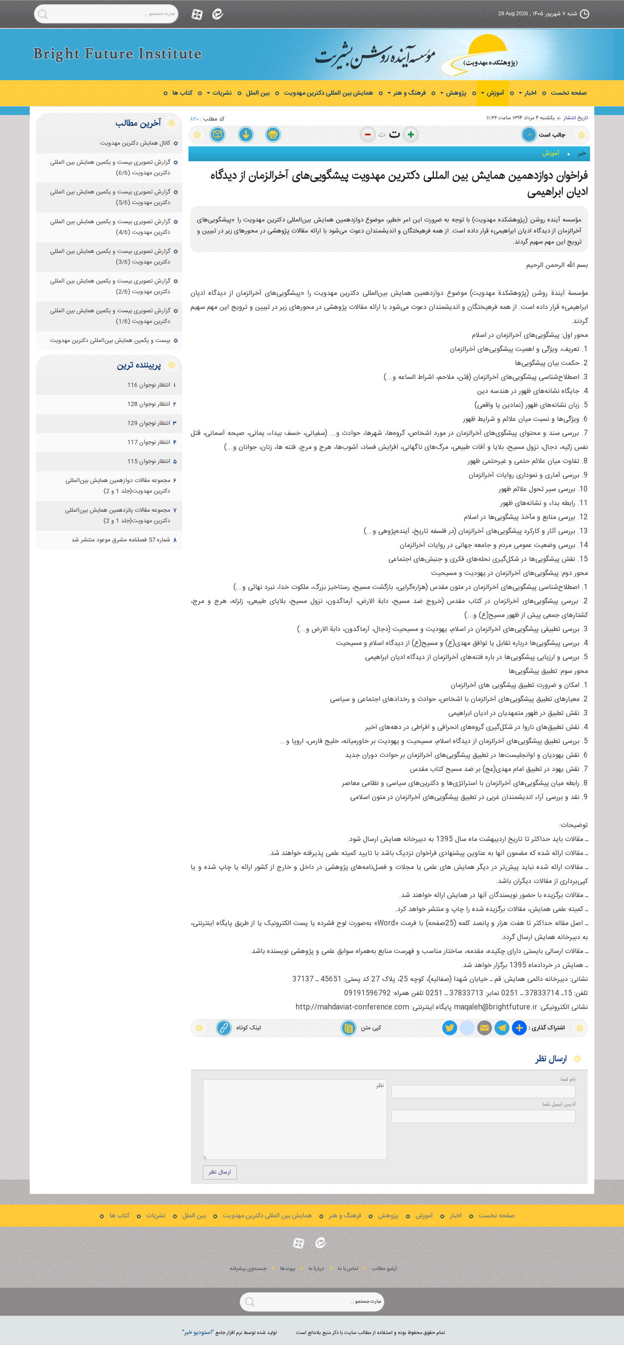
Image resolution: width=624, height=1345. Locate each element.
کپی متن (371, 1028)
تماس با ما (348, 1269)
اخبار (530, 93)
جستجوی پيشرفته (248, 1269)
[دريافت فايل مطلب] (245, 134)
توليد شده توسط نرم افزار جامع (229, 1333)
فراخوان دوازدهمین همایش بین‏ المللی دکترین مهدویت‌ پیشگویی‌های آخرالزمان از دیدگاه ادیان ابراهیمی (399, 183)
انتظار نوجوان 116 (148, 385)
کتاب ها (182, 93)
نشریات (221, 93)
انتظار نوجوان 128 (148, 404)
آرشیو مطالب (384, 1269)
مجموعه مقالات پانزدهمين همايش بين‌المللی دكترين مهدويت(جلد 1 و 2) (117, 515)
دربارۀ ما (316, 1269)
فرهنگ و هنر (409, 93)
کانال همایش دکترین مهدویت (135, 143)
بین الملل (258, 93)
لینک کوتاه (248, 1028)
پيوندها (287, 1269)
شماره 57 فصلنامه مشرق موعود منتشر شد (120, 540)
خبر (582, 154)
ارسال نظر (220, 1172)
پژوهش (455, 93)
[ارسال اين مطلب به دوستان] (218, 134)
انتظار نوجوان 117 (148, 442)
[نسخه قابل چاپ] (273, 134)
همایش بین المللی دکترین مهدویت (328, 93)
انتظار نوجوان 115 (148, 462)
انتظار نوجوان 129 (148, 423)
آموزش (494, 93)
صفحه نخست (569, 93)
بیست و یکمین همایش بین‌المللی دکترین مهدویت (110, 341)
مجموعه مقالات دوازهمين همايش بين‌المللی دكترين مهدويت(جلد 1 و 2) (117, 486)
